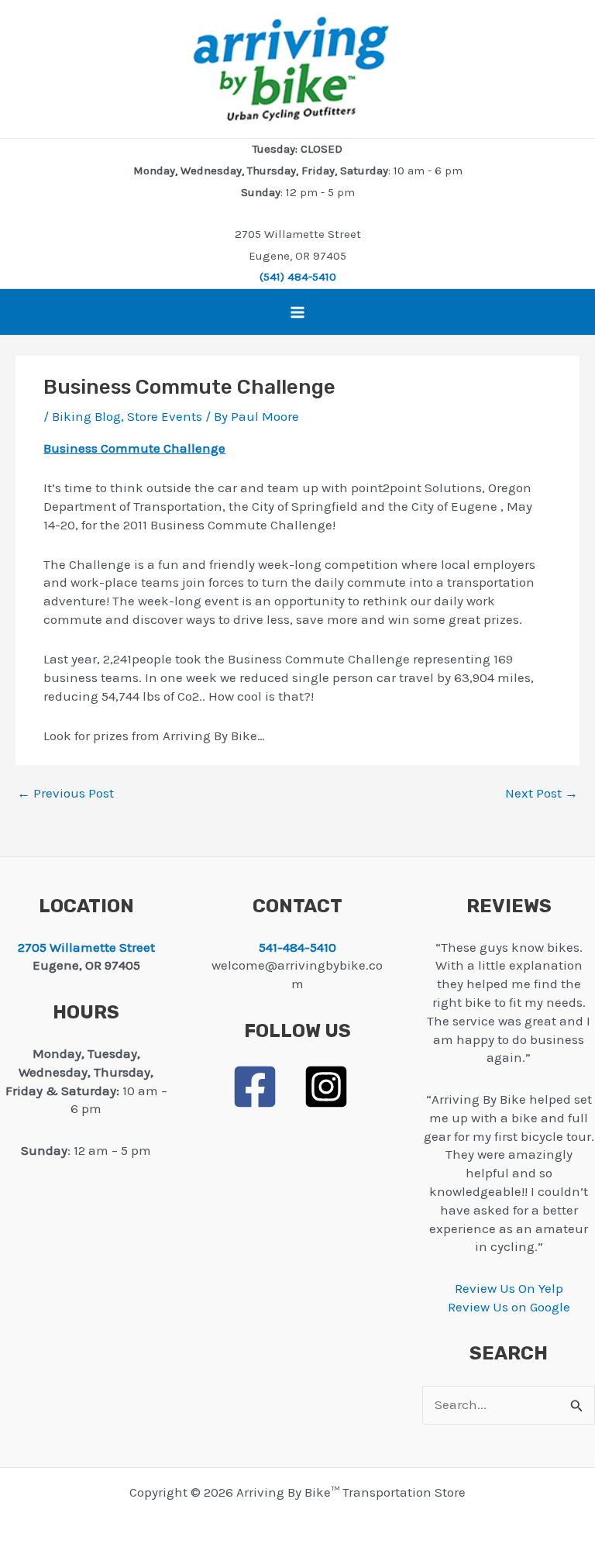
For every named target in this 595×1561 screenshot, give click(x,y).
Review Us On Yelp (509, 1288)
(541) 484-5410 (298, 277)
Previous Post (65, 793)
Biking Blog (86, 416)
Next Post (541, 793)
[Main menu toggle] (297, 312)
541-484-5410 (297, 947)
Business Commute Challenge (134, 448)
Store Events (164, 416)
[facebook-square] (266, 1086)
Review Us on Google (509, 1307)
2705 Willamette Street (86, 947)
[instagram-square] (333, 1086)
